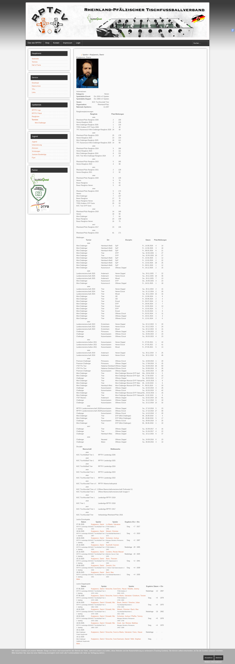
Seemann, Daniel (123, 639)
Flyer (33, 158)
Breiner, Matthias (132, 623)
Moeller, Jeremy (133, 589)
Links (34, 92)
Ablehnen (219, 658)
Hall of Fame (36, 65)
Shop (47, 43)
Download (35, 83)
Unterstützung (37, 145)
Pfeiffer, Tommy (137, 616)
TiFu (33, 89)
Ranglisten (35, 116)
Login (78, 43)
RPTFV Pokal (37, 113)
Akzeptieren (209, 658)
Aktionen (35, 148)
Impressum (67, 43)
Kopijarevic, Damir (97, 524)
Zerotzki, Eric (111, 565)
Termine (34, 62)
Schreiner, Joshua (112, 538)
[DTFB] (40, 206)
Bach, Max (110, 572)
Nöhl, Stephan (136, 639)
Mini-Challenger (40, 123)
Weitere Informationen (213, 662)
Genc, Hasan (121, 589)
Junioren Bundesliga (39, 154)
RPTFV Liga (36, 110)
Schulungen (36, 151)
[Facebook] (232, 30)
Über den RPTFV (34, 43)
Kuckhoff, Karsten (112, 545)
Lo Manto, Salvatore (113, 524)
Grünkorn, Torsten (139, 596)
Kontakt (56, 43)
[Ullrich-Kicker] (40, 179)
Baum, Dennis (122, 602)
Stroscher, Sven (111, 589)
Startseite (35, 59)
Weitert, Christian (112, 531)
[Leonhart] (39, 193)
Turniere (35, 120)
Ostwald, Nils (110, 602)
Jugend (34, 142)
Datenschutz (36, 86)
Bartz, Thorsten (111, 559)
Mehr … (79, 579)
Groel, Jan (120, 623)
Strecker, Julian (134, 602)
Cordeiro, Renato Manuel (114, 552)
